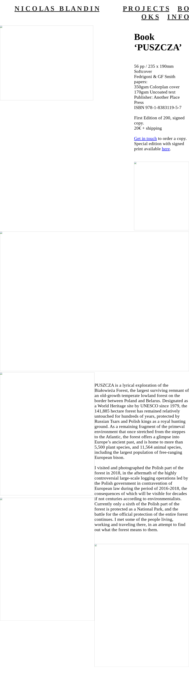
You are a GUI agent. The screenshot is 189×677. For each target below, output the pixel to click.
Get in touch (145, 138)
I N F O (178, 17)
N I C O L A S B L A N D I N (57, 8)
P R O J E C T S (146, 8)
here (166, 148)
